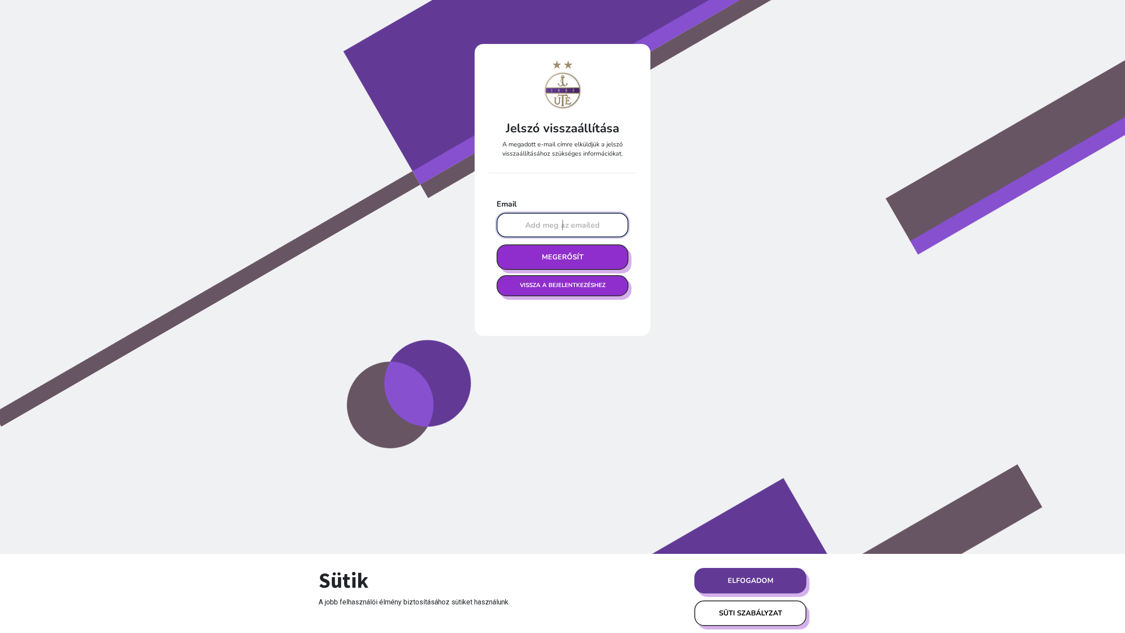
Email (507, 204)
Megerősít (563, 257)
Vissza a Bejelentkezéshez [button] (563, 285)
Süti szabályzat (750, 613)
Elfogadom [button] (750, 581)
